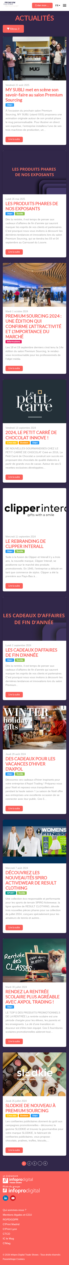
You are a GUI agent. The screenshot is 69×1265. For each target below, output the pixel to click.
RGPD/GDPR (10, 1219)
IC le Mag (8, 1238)
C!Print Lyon (10, 1229)
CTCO (6, 1233)
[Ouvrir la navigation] (64, 5)
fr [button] (56, 5)
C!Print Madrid (11, 1224)
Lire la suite (14, 139)
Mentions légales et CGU (17, 1214)
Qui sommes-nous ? (14, 1210)
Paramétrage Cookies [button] (14, 1259)
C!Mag (6, 1243)
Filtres (14, 28)
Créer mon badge (44, 5)
